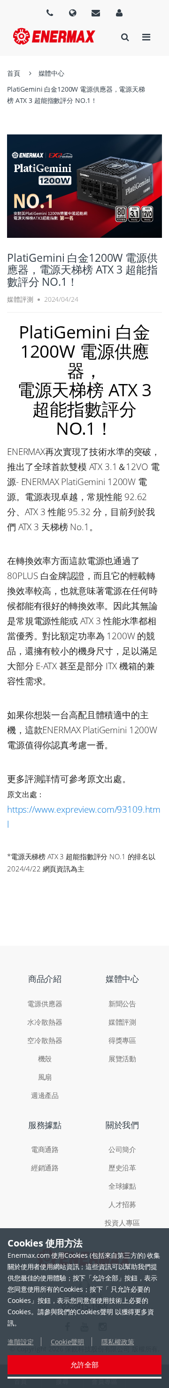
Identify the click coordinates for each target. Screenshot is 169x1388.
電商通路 (45, 1149)
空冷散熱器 (44, 1040)
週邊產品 (45, 1095)
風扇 (45, 1077)
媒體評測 (122, 1022)
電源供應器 (44, 1003)
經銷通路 (45, 1167)
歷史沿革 (122, 1167)
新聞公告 (122, 1003)
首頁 (13, 73)
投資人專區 (122, 1222)
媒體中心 (51, 73)
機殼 (45, 1058)
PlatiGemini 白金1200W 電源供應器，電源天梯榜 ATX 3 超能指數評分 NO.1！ (76, 95)
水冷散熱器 (44, 1022)
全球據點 (122, 1186)
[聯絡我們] (95, 12)
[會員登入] (119, 12)
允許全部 (84, 1364)
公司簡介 (122, 1149)
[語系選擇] (49, 12)
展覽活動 (122, 1058)
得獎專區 (122, 1040)
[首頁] (54, 36)
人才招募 (122, 1204)
